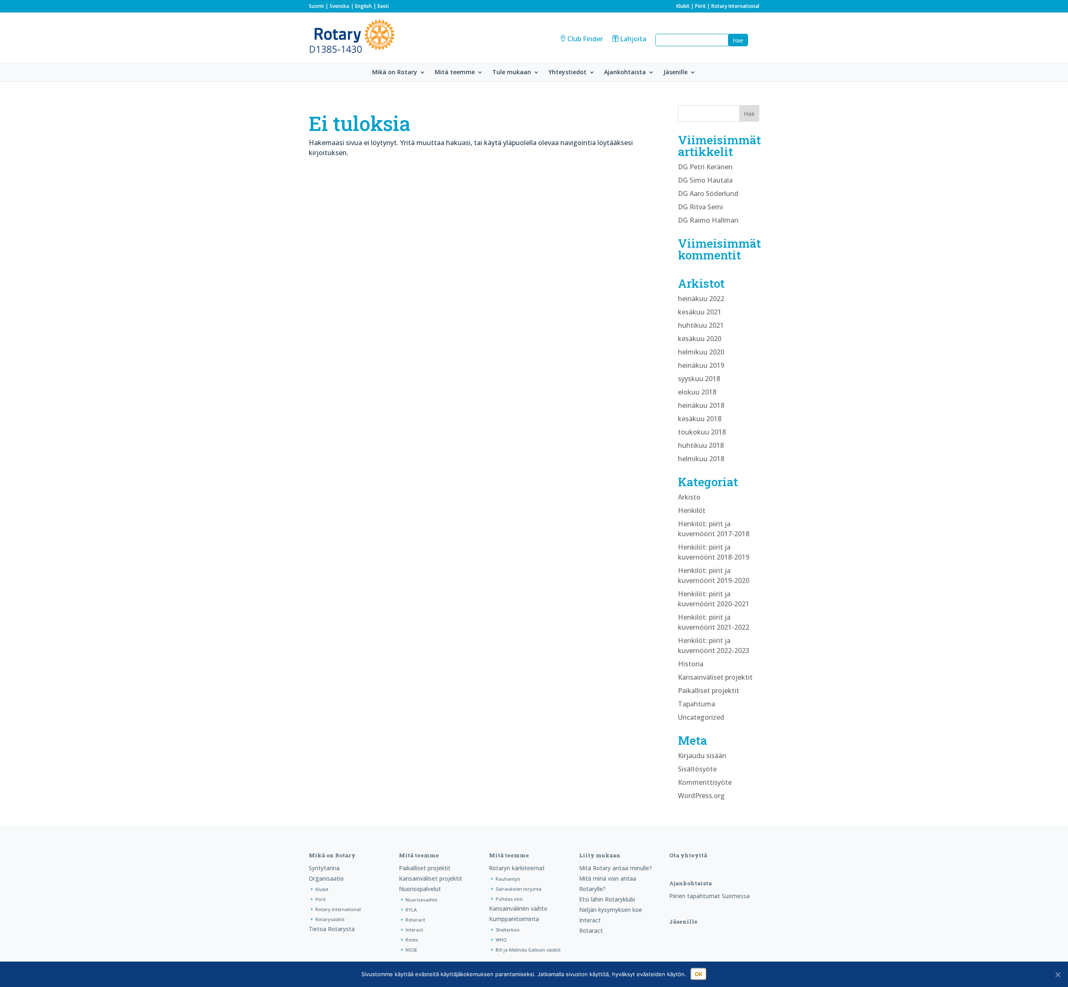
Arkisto (689, 497)
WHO (501, 940)
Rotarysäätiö (330, 919)
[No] (1057, 974)
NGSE (411, 950)
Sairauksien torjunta (519, 889)
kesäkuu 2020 (699, 338)
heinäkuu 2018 (701, 405)
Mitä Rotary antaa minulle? (615, 868)
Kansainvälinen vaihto (518, 908)
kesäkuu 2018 (699, 418)
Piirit (700, 6)
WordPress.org (701, 795)
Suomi (316, 6)
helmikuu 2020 (701, 352)
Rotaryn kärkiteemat (517, 868)
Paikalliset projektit (708, 690)
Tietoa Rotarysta (332, 929)
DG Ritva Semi (700, 206)
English (363, 6)
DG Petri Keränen (705, 166)
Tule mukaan (511, 72)
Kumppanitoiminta (514, 919)
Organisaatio (326, 878)
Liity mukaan (599, 855)
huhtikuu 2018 (701, 445)
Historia (690, 663)
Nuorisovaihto (422, 900)
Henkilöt (691, 510)
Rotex (412, 940)
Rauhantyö (508, 879)
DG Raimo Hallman (708, 220)
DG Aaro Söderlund (708, 193)
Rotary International (735, 6)
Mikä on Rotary (394, 72)
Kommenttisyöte (705, 782)
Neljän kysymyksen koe (610, 910)
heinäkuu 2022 (701, 298)
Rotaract (415, 920)
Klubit (683, 6)
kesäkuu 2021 (699, 311)
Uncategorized (701, 717)
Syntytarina (324, 868)
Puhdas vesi (509, 899)
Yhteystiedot (568, 72)
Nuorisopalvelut (420, 889)
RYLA (411, 910)
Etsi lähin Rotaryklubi (607, 899)
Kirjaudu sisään (702, 755)
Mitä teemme (455, 72)
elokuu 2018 (697, 392)
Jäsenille (675, 72)
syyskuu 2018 (699, 378)
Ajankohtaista (625, 72)
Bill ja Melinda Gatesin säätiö (528, 950)
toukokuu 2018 (702, 432)
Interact (414, 930)
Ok (699, 974)
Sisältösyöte (697, 769)
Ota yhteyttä (688, 855)
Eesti (383, 6)
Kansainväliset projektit (715, 677)
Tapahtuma (696, 703)
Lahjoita (633, 38)
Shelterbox (507, 930)
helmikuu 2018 (701, 458)
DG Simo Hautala (705, 180)
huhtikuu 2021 (701, 325)
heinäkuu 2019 (701, 365)
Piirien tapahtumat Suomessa (709, 896)
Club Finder (585, 38)
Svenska (339, 6)
